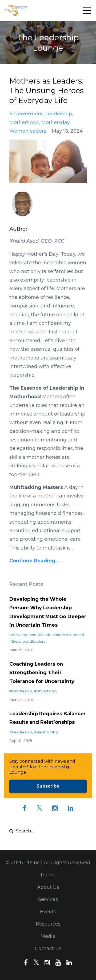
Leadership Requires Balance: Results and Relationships (47, 718)
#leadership (20, 691)
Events (48, 912)
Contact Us (48, 948)
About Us (48, 887)
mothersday (55, 122)
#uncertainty (45, 691)
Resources (48, 924)
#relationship (46, 732)
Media (48, 936)
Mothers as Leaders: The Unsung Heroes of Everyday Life (46, 90)
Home (48, 875)
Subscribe (48, 786)
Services (48, 899)
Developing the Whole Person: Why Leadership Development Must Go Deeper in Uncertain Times (47, 612)
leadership (58, 114)
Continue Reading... (34, 561)
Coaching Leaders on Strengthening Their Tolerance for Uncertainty (41, 672)
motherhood (24, 122)
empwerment (26, 114)
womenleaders (27, 131)
